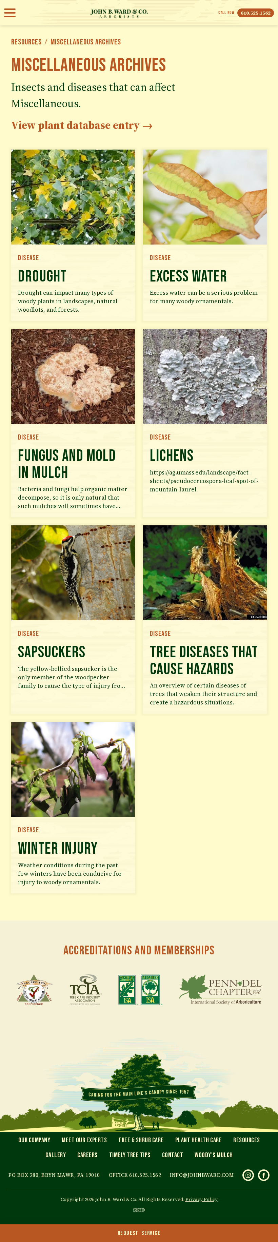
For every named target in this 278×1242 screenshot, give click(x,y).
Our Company (34, 1140)
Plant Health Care (198, 1140)
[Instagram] (248, 1175)
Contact (172, 1155)
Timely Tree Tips (130, 1155)
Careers (87, 1155)
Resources (26, 42)
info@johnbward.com (202, 1175)
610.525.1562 (256, 12)
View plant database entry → (82, 125)
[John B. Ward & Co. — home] (119, 13)
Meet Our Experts (84, 1140)
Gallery (55, 1155)
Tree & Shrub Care (141, 1140)
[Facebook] (264, 1175)
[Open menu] (12, 13)
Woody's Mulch (214, 1155)
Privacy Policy (201, 1199)
